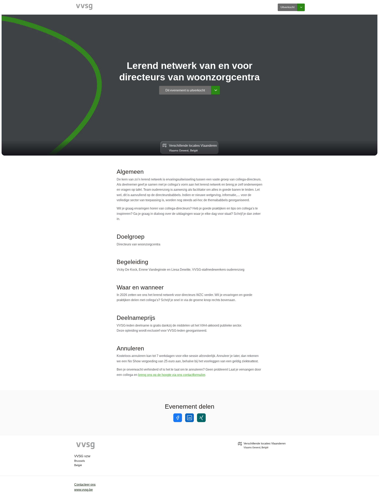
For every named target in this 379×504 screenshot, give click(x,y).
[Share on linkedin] (189, 417)
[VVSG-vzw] (107, 446)
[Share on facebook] (177, 417)
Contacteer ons (85, 484)
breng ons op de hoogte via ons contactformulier (171, 374)
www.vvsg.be (83, 489)
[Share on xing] (201, 417)
